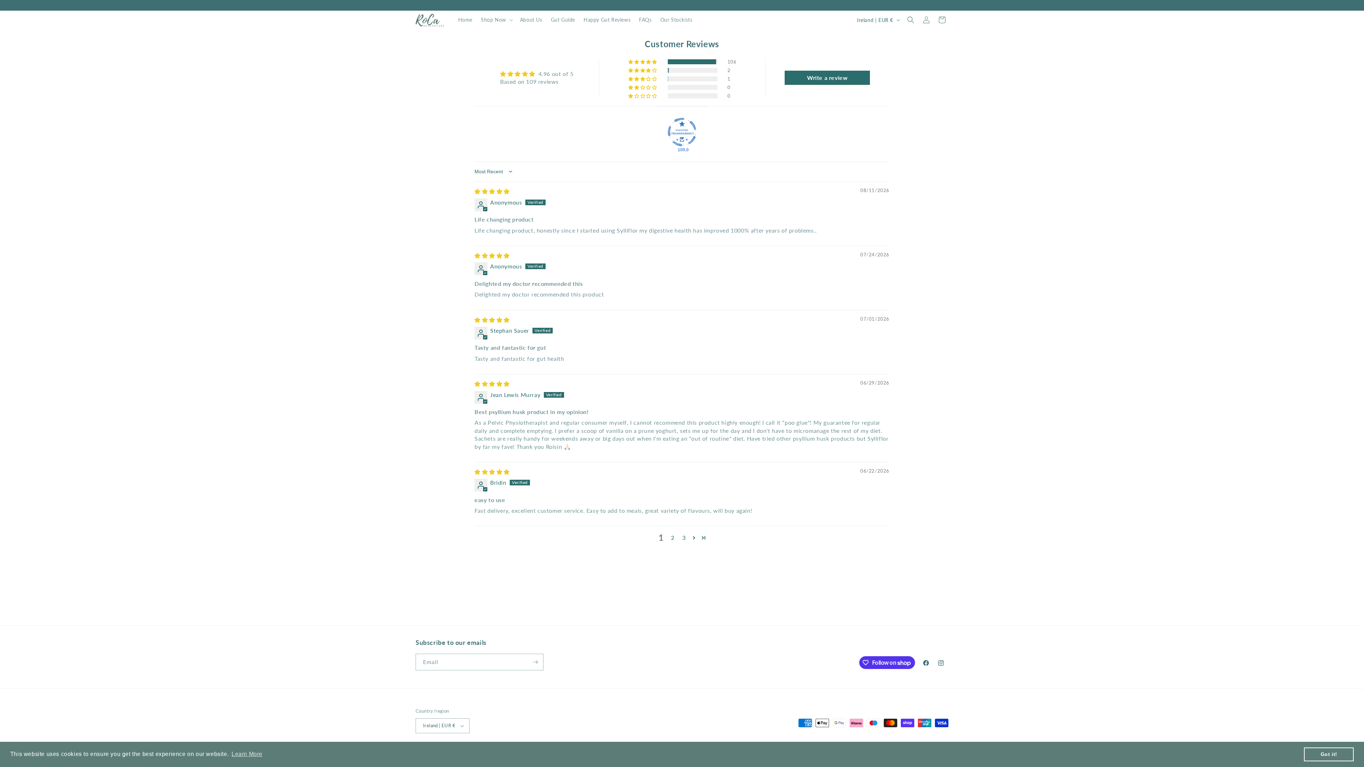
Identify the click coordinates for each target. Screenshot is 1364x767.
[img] (492, 191)
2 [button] (673, 537)
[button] (496, 19)
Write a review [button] (827, 77)
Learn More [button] (247, 754)
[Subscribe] (535, 662)
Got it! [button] (1329, 754)
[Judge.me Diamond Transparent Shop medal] (682, 132)
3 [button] (684, 537)
